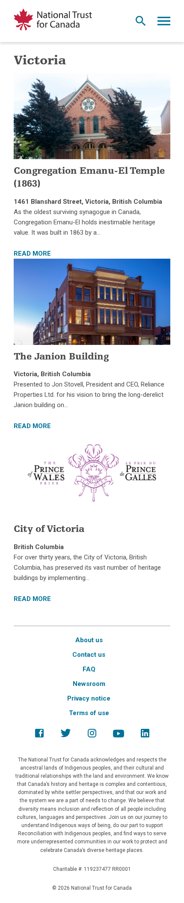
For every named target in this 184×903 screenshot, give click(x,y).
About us (89, 640)
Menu (163, 23)
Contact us (88, 654)
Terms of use (89, 713)
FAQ (89, 669)
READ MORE (32, 253)
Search (141, 23)
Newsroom (89, 684)
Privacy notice (88, 698)
